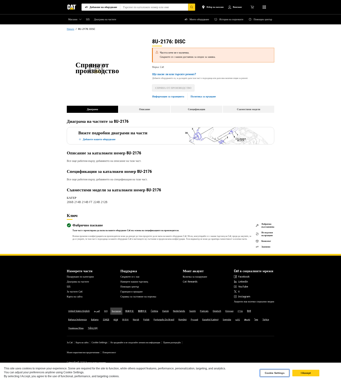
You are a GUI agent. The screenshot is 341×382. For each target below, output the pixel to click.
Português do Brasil (164, 319)
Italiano (95, 319)
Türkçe (265, 319)
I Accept (306, 373)
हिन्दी (249, 311)
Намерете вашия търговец (134, 281)
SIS (69, 286)
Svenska (227, 319)
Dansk (165, 311)
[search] (191, 7)
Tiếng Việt (93, 328)
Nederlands (179, 311)
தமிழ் (237, 319)
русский (194, 319)
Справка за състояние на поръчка (138, 296)
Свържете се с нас (130, 276)
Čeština (154, 311)
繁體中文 (142, 311)
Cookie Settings (99, 342)
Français (204, 311)
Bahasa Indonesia (77, 319)
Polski (146, 319)
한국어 (125, 319)
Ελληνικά (229, 311)
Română (182, 319)
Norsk (136, 319)
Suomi (192, 311)
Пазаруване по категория (80, 276)
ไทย (256, 319)
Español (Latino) (210, 319)
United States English (79, 311)
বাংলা (105, 311)
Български (116, 311)
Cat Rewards (190, 281)
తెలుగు (247, 319)
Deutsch (217, 311)
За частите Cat (75, 291)
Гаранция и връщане (131, 291)
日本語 (106, 319)
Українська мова (75, 328)
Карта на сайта (74, 296)
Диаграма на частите (78, 281)
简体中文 (129, 311)
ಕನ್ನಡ (115, 319)
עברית (240, 311)
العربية (97, 311)
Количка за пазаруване (195, 276)
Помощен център (129, 286)
